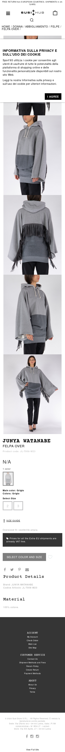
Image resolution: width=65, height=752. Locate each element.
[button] (53, 96)
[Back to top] (55, 742)
